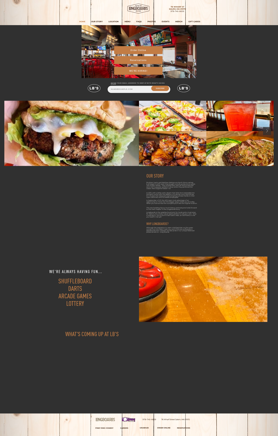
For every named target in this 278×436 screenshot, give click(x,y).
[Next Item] (267, 131)
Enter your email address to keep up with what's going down (138, 84)
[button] (127, 21)
